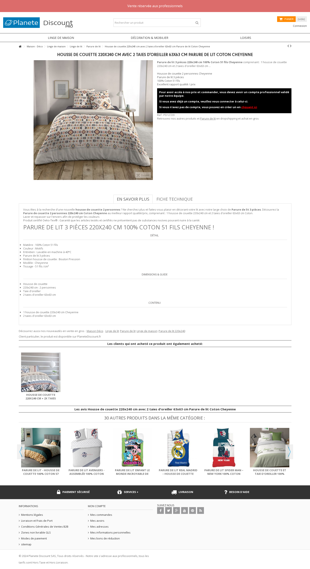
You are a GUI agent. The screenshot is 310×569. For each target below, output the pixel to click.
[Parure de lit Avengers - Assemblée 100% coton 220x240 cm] (86, 447)
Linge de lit (112, 331)
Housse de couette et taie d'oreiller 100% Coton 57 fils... (269, 473)
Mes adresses (99, 526)
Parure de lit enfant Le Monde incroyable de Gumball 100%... (132, 473)
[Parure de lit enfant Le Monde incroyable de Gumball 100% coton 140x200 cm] (132, 447)
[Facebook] (160, 510)
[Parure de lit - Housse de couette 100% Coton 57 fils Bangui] (41, 447)
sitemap (26, 544)
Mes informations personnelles (110, 532)
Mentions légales (32, 515)
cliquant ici (249, 107)
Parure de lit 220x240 (172, 331)
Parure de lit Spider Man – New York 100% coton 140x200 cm (223, 473)
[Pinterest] (192, 510)
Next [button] (289, 451)
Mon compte (97, 506)
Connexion (299, 26)
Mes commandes (101, 515)
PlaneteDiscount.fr (89, 336)
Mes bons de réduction (105, 538)
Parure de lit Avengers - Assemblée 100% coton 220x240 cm (87, 473)
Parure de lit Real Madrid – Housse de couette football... (178, 473)
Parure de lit (208, 118)
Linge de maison (147, 331)
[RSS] (200, 510)
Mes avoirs (97, 521)
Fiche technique (174, 199)
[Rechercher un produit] (197, 23)
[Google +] (176, 510)
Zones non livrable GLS (36, 532)
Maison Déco (95, 331)
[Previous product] (288, 45)
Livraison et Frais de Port (37, 521)
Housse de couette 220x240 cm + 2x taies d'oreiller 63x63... (41, 398)
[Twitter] (168, 510)
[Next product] (290, 45)
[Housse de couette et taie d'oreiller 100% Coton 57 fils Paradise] (269, 447)
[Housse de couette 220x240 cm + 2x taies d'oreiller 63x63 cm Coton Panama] (41, 372)
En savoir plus (133, 199)
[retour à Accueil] (20, 46)
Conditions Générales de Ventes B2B (44, 526)
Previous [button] (21, 451)
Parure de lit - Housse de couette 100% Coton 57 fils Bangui (40, 473)
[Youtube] (184, 510)
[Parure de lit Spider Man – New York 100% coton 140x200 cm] (224, 447)
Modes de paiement (34, 538)
